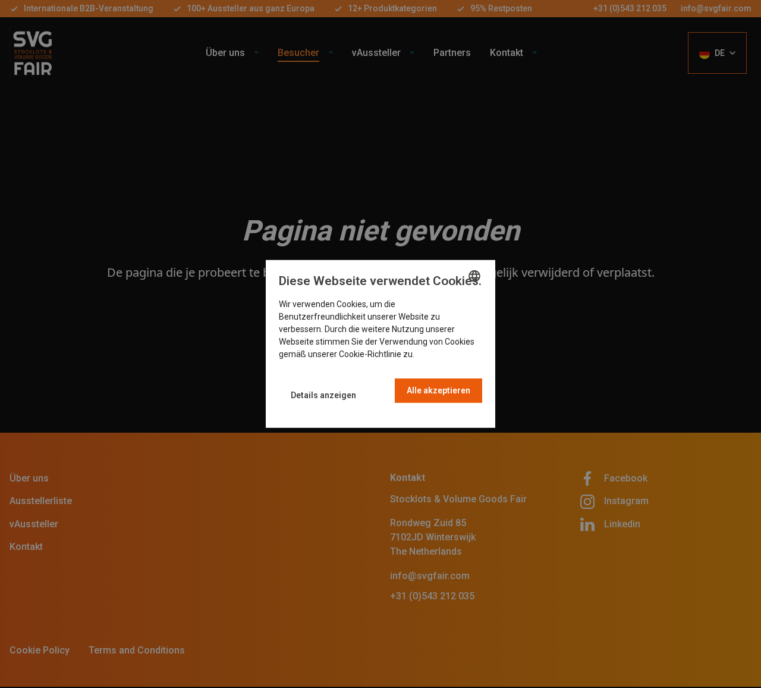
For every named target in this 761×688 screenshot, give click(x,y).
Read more (437, 354)
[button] (323, 395)
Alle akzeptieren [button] (438, 390)
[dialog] (380, 344)
